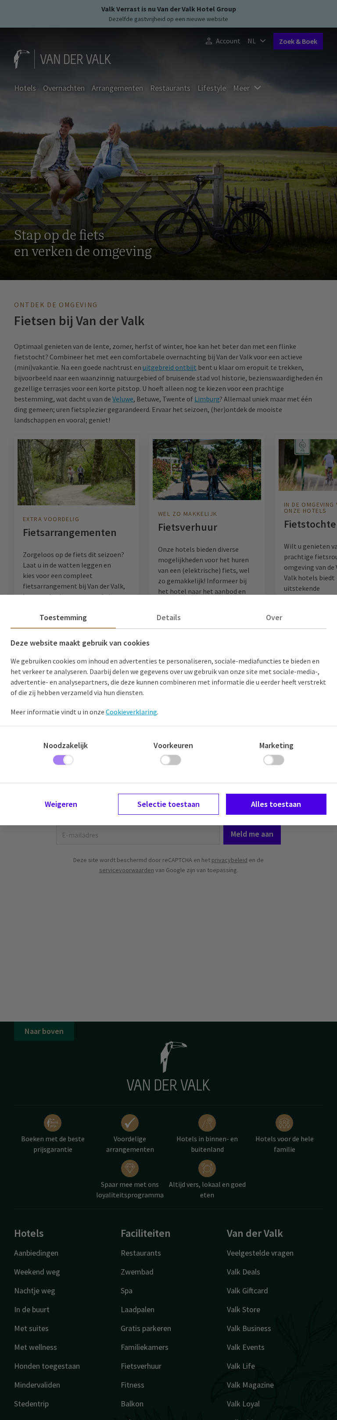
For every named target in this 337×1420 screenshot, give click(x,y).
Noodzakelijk (65, 745)
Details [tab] (169, 617)
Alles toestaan (276, 804)
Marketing (276, 745)
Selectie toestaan (168, 804)
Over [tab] (274, 617)
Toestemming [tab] (63, 617)
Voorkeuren (173, 745)
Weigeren (61, 804)
